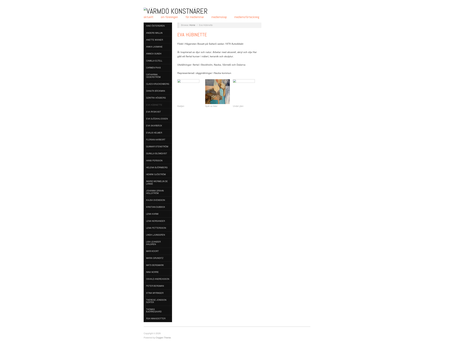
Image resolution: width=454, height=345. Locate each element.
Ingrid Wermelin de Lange (157, 182)
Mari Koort (152, 251)
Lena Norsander (155, 220)
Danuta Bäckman (155, 90)
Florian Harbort (155, 139)
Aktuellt (148, 17)
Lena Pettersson (156, 227)
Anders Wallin (154, 32)
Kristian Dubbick (155, 206)
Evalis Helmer (154, 132)
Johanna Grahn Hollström (155, 191)
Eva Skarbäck (154, 125)
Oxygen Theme (163, 337)
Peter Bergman (155, 285)
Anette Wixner (154, 39)
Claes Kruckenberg (157, 83)
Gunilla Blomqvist (156, 153)
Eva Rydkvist (153, 111)
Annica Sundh (153, 53)
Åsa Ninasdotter (155, 318)
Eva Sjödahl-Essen (157, 118)
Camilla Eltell (154, 60)
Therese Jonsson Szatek (156, 301)
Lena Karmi (152, 213)
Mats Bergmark (155, 265)
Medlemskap (219, 17)
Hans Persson (154, 160)
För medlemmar (195, 17)
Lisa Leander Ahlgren (153, 243)
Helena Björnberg (157, 167)
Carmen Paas (153, 67)
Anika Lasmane (154, 46)
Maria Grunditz (154, 258)
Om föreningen (169, 17)
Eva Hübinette (154, 104)
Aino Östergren (155, 25)
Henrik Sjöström (156, 174)
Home (192, 25)
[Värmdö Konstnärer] (175, 10)
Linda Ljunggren (155, 234)
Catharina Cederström (153, 75)
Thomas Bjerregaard (154, 310)
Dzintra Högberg (156, 97)
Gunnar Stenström (157, 146)
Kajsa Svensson (155, 200)
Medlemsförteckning (246, 17)
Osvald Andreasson (157, 278)
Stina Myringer (155, 292)
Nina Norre (152, 272)
